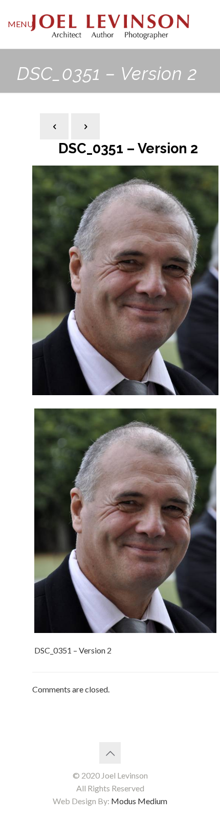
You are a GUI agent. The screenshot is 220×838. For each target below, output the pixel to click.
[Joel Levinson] (110, 24)
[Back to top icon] (110, 753)
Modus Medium (139, 801)
